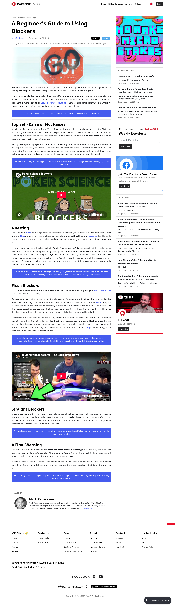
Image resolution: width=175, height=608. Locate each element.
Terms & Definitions (73, 551)
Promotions (43, 543)
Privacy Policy (148, 547)
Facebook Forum (97, 547)
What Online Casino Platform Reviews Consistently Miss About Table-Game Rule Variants (139, 223)
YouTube (93, 551)
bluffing (62, 103)
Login (159, 4)
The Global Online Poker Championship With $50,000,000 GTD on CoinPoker (138, 278)
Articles (128, 4)
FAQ (143, 543)
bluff (98, 302)
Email (118, 543)
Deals (103, 4)
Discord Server (96, 543)
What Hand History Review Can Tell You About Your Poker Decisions (138, 205)
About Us (146, 538)
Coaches (67, 538)
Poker (14, 538)
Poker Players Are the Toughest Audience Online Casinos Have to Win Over (138, 243)
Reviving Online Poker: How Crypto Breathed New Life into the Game (135, 91)
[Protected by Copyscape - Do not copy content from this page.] (104, 586)
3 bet (22, 236)
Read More (87, 508)
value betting (47, 103)
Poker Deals (43, 538)
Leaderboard (117, 4)
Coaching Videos (71, 543)
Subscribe (125, 146)
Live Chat (120, 547)
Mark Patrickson (18, 38)
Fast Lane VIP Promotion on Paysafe (136, 76)
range (89, 328)
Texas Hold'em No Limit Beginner (25, 17)
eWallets (16, 551)
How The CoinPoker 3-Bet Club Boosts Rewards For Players (137, 262)
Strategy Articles (71, 547)
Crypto (15, 543)
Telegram (120, 538)
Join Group (124, 186)
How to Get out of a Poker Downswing (137, 108)
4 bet (28, 233)
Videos (138, 4)
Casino (15, 547)
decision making (102, 290)
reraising (92, 236)
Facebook (94, 538)
